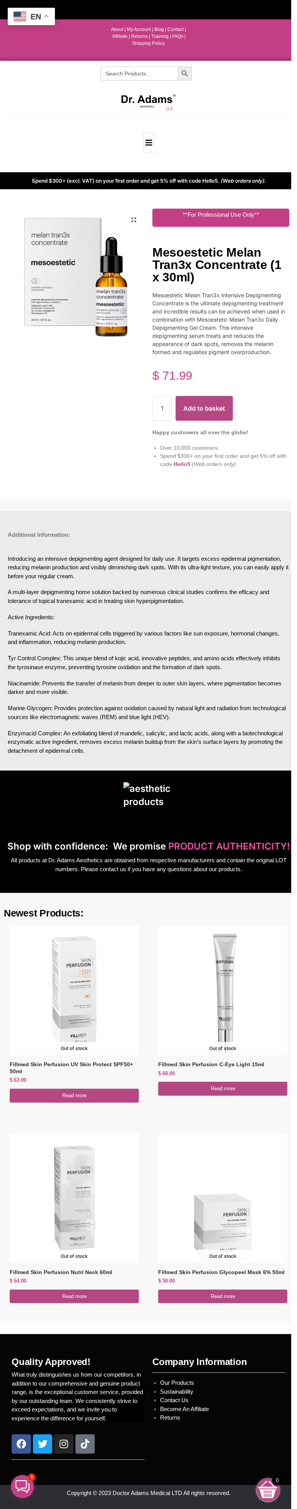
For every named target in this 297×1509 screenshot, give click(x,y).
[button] (134, 220)
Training (160, 36)
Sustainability (177, 1391)
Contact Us (174, 1400)
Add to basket (204, 408)
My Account (139, 29)
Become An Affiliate (184, 1409)
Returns (170, 1417)
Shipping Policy (148, 43)
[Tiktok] (85, 1444)
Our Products (177, 1382)
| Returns (139, 36)
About (117, 29)
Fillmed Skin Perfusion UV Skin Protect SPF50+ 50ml (71, 1068)
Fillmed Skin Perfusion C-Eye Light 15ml (211, 1064)
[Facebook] (21, 1444)
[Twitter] (42, 1444)
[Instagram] (63, 1444)
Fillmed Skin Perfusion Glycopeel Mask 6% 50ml (221, 1272)
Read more (74, 1095)
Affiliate (120, 36)
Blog (159, 29)
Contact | (176, 29)
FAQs (178, 36)
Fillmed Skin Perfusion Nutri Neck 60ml (61, 1272)
